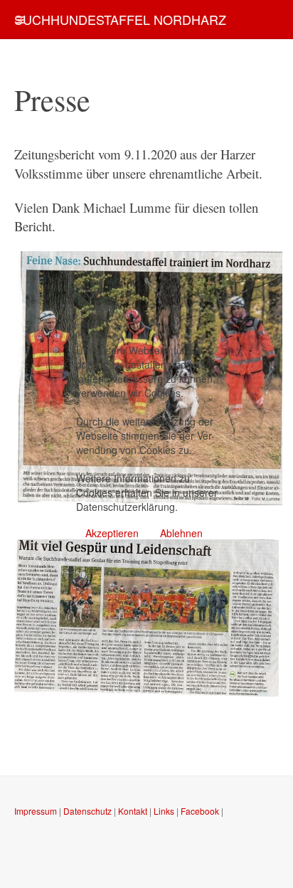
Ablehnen (181, 533)
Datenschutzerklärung (125, 507)
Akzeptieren (112, 533)
